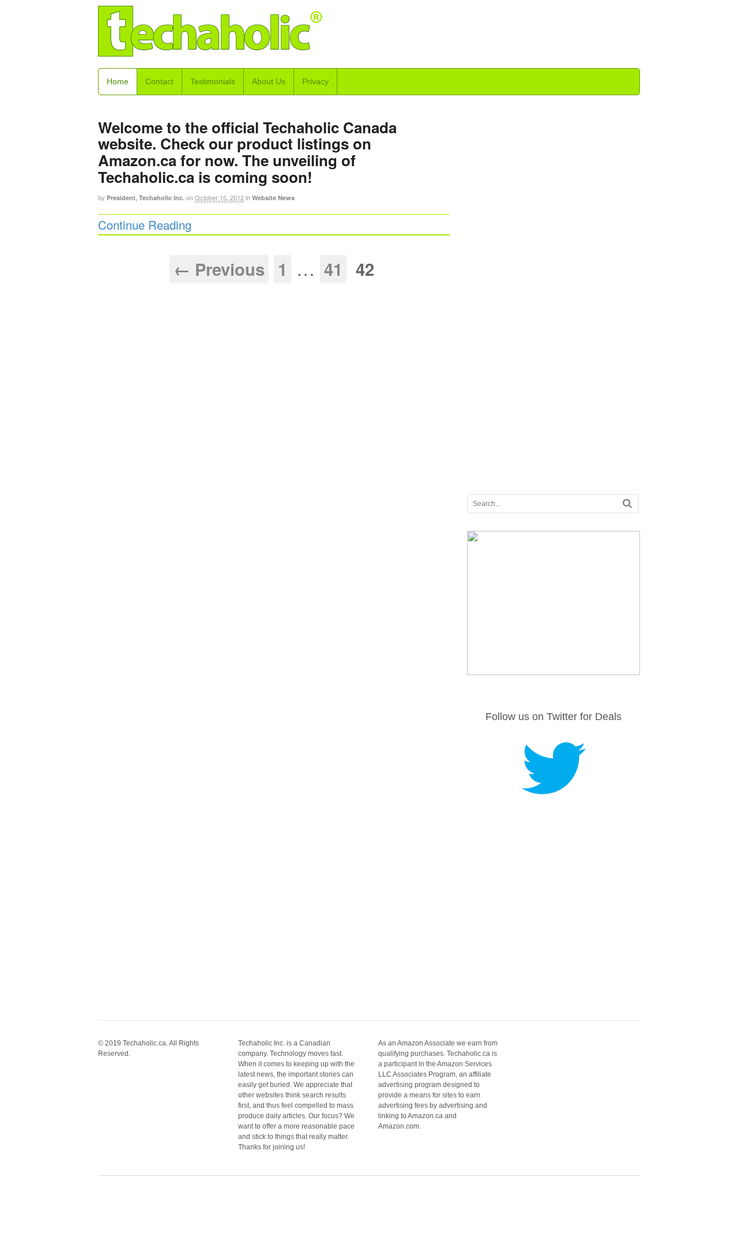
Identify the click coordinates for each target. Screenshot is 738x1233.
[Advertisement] (553, 290)
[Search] (627, 503)
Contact (159, 81)
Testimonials (212, 81)
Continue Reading (144, 224)
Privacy (315, 81)
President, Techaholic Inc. (145, 197)
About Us (268, 81)
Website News (273, 197)
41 (333, 269)
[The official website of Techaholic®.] (210, 49)
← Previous (219, 269)
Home (118, 81)
